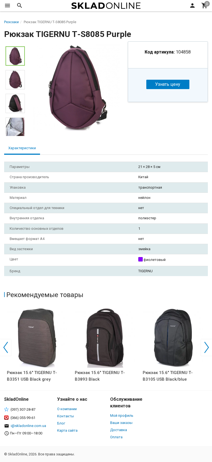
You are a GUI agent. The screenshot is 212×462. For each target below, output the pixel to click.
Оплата (116, 437)
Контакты (65, 416)
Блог (61, 423)
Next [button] (206, 347)
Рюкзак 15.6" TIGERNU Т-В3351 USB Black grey (32, 376)
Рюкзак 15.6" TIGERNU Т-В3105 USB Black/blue (168, 376)
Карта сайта (67, 430)
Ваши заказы (121, 423)
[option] (76, 87)
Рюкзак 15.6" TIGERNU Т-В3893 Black (100, 376)
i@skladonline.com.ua (28, 426)
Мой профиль (121, 415)
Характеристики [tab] (22, 148)
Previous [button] (5, 347)
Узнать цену (167, 84)
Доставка (118, 430)
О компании (67, 409)
